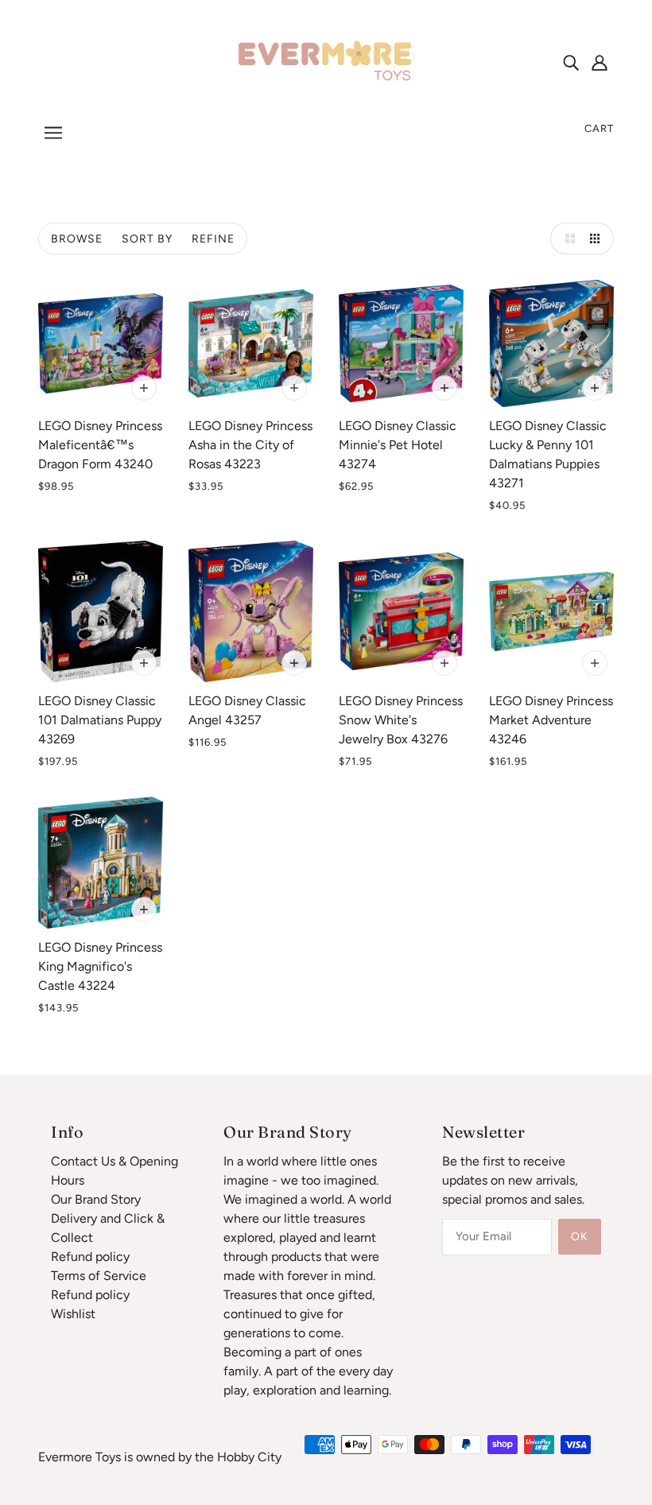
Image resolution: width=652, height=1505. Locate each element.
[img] (571, 62)
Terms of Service (98, 1275)
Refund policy (90, 1256)
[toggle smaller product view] (598, 238)
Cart (599, 128)
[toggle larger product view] (566, 238)
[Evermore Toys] (326, 60)
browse (77, 239)
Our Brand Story (96, 1199)
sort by (147, 239)
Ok (579, 1236)
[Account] (599, 62)
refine (213, 239)
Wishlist (73, 1313)
